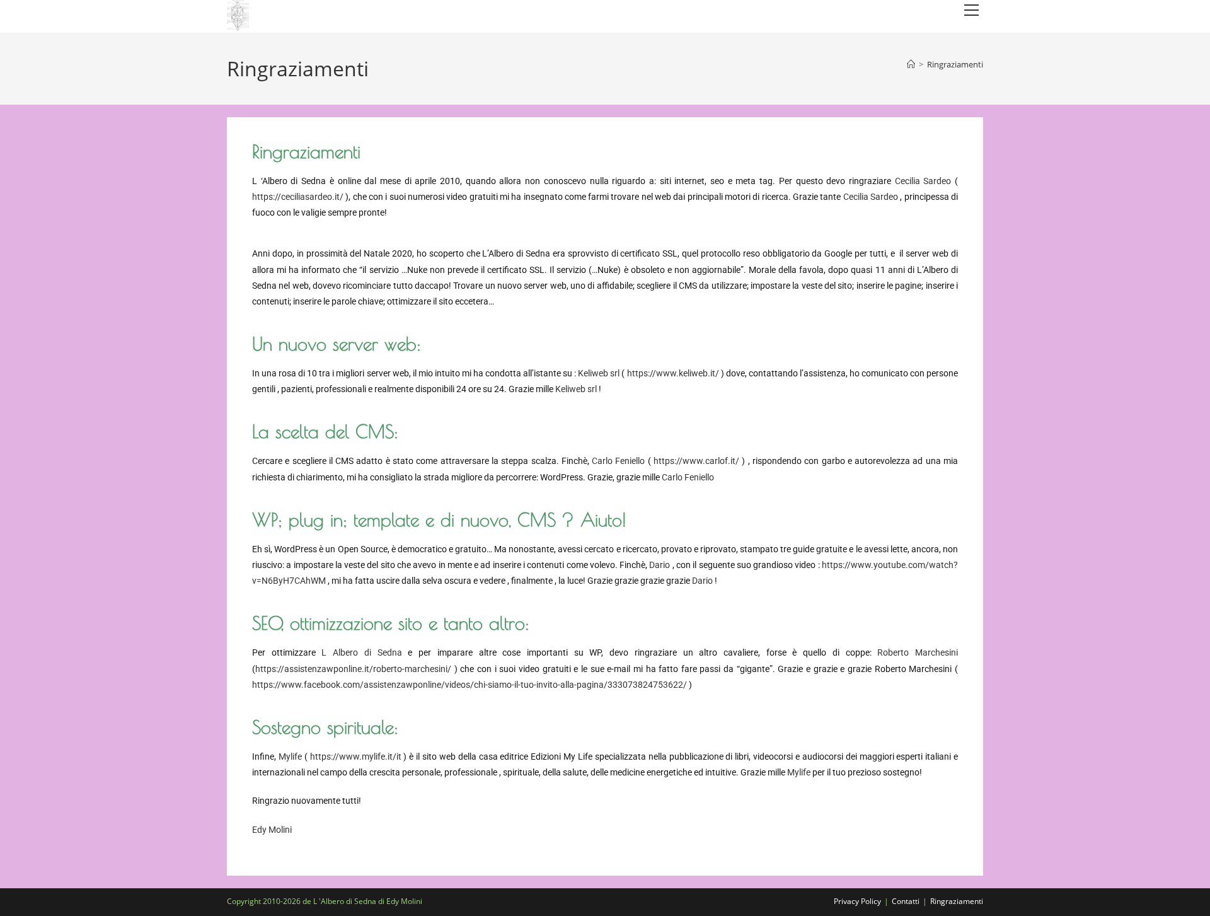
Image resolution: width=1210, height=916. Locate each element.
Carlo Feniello (618, 461)
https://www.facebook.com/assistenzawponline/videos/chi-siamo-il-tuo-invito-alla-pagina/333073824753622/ (469, 685)
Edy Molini (272, 830)
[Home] (911, 64)
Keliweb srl (598, 373)
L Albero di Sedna (361, 652)
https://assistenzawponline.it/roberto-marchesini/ (353, 669)
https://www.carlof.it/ (696, 461)
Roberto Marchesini (917, 652)
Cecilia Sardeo (923, 181)
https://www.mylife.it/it (355, 756)
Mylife (290, 756)
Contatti (905, 901)
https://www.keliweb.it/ (673, 373)
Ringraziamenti (955, 64)
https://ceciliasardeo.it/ (297, 197)
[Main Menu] (971, 10)
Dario (659, 565)
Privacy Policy (857, 901)
